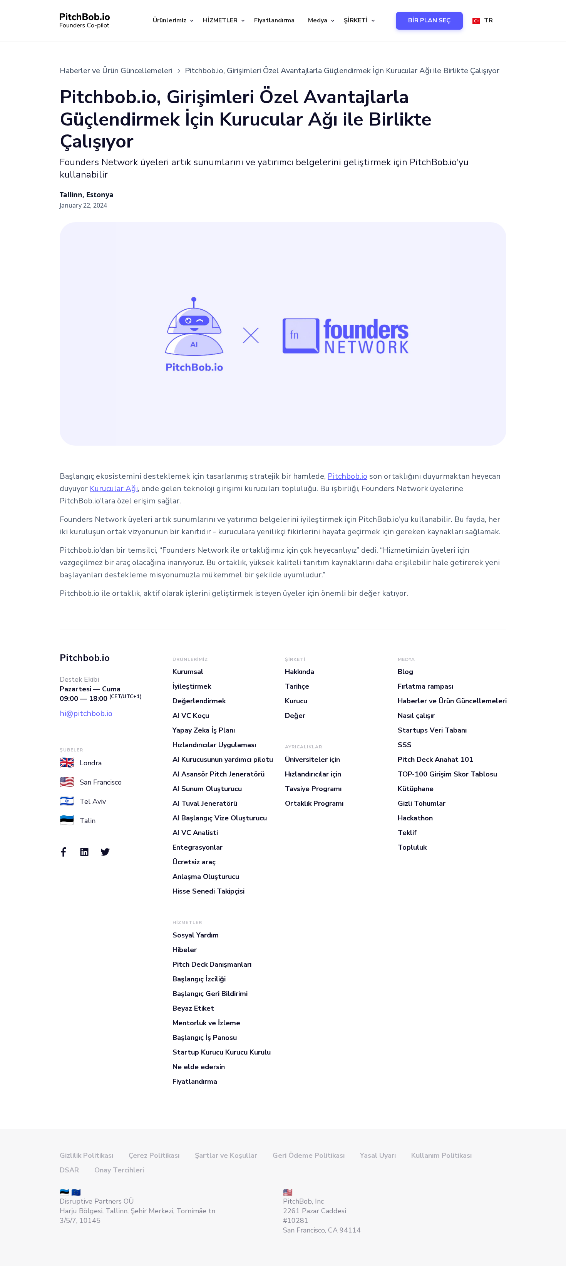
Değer (295, 715)
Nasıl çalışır (416, 715)
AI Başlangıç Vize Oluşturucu (219, 818)
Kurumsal (187, 671)
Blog (405, 671)
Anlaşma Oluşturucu (205, 876)
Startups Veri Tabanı (432, 730)
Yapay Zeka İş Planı (203, 730)
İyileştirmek (191, 686)
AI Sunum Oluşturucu (207, 788)
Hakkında (299, 671)
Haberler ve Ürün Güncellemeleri (452, 701)
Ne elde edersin (198, 1066)
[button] (172, 21)
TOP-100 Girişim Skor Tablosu (447, 774)
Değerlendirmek (199, 701)
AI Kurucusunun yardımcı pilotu (222, 759)
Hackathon (415, 818)
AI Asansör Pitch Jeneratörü (218, 774)
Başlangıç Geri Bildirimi (210, 993)
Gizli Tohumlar (421, 803)
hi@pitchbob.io (86, 713)
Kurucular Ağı (114, 488)
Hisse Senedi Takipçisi (208, 891)
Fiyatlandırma (274, 20)
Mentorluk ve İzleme (206, 1023)
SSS (405, 744)
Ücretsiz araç (194, 862)
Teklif (407, 832)
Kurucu (296, 701)
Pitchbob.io (347, 476)
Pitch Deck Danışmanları (211, 964)
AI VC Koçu (190, 715)
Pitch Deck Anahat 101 (435, 759)
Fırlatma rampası (425, 686)
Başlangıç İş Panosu (204, 1037)
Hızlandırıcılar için (313, 774)
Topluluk (412, 847)
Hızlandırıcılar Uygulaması (214, 744)
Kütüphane (416, 788)
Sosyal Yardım (195, 935)
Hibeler (184, 949)
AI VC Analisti (195, 832)
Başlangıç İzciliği (199, 979)
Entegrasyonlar (197, 847)
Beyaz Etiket (193, 1008)
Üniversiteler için (312, 759)
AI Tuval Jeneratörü (204, 803)
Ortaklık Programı (314, 803)
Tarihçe (297, 686)
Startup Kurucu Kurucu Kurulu (221, 1052)
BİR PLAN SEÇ (429, 20)
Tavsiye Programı (313, 788)
